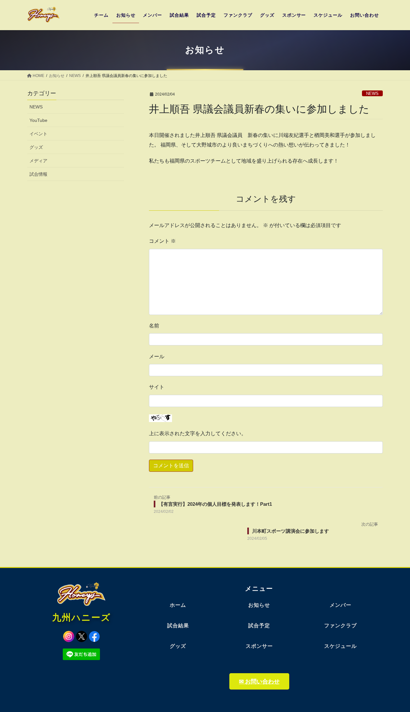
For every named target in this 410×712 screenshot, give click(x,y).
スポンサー (259, 646)
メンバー (340, 605)
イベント (38, 133)
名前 (154, 325)
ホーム (178, 605)
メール (156, 356)
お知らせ (259, 605)
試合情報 (38, 174)
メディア (38, 160)
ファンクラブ (340, 626)
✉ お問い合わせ (259, 681)
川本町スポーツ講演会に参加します (290, 531)
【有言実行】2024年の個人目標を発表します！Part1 (215, 504)
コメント (162, 241)
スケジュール (340, 646)
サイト (156, 387)
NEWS (372, 93)
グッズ (36, 147)
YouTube (38, 120)
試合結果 (178, 626)
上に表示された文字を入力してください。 (197, 433)
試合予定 (259, 626)
